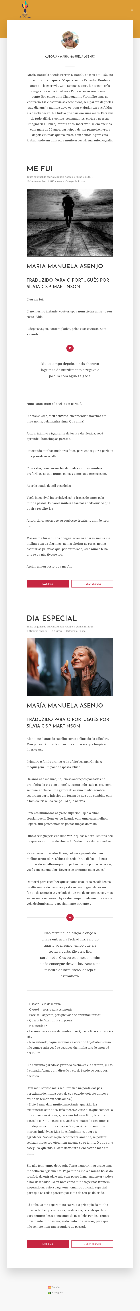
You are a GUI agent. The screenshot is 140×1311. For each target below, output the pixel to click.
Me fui (40, 169)
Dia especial (52, 619)
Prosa (81, 181)
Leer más (47, 584)
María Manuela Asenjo (60, 177)
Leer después (93, 584)
